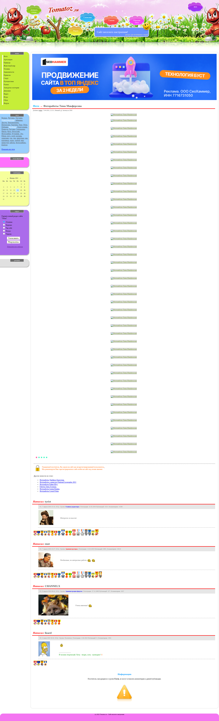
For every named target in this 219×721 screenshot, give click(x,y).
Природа (7, 63)
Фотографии (6, 134)
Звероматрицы (13, 122)
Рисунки (12, 129)
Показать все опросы (15, 247)
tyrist (40, 110)
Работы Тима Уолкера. (48, 487)
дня (14, 138)
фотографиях (21, 143)
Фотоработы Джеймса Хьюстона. (52, 480)
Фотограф (16, 131)
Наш (20, 125)
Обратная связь (136, 21)
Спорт (6, 78)
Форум (75, 31)
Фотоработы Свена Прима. (50, 489)
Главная (111, 20)
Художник (15, 134)
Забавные (18, 120)
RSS (195, 7)
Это (21, 134)
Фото (6, 56)
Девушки (7, 91)
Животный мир (9, 66)
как (26, 138)
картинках (5, 140)
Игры (6, 97)
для (11, 138)
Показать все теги (8, 149)
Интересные (5, 125)
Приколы (7, 75)
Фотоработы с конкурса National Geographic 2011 (58, 482)
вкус (9, 136)
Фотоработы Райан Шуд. (49, 484)
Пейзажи (4, 127)
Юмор (3, 136)
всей (13, 136)
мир (22, 140)
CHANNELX (52, 586)
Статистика (87, 17)
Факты (3, 131)
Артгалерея (8, 60)
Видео (6, 94)
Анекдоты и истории (11, 88)
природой (5, 143)
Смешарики (20, 129)
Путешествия (9, 81)
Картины (14, 125)
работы (12, 143)
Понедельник (22, 127)
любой (17, 140)
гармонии (5, 138)
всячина (19, 136)
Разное (6, 85)
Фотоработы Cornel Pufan (49, 491)
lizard (48, 632)
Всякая (4, 118)
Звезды (4, 122)
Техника (7, 69)
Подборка (12, 127)
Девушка (11, 118)
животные (20, 138)
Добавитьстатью (34, 11)
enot (47, 543)
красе (12, 140)
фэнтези (4, 145)
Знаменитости (9, 72)
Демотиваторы (8, 120)
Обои (6, 100)
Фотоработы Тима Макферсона (62, 106)
